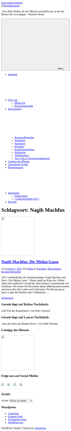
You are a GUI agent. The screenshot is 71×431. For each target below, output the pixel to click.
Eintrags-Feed (15, 416)
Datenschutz (21, 196)
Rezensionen (54, 268)
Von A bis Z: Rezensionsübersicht (32, 158)
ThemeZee (40, 428)
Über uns (13, 100)
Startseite (12, 74)
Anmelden (13, 413)
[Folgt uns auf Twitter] (10, 385)
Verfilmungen (22, 155)
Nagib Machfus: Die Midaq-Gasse (30, 262)
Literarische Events (18, 164)
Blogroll (12, 201)
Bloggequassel (15, 167)
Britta (30, 268)
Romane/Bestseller (24, 137)
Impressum (13, 193)
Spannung (20, 143)
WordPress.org (15, 422)
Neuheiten (20, 140)
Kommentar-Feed (17, 419)
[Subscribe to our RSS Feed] (16, 385)
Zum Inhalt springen (11, 2)
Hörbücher (20, 152)
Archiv (5, 400)
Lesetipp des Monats (18, 161)
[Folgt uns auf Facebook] (4, 385)
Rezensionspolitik (24, 106)
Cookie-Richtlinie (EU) (27, 198)
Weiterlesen (7, 298)
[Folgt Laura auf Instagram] (22, 385)
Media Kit (20, 103)
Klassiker (19, 146)
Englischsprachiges (25, 149)
